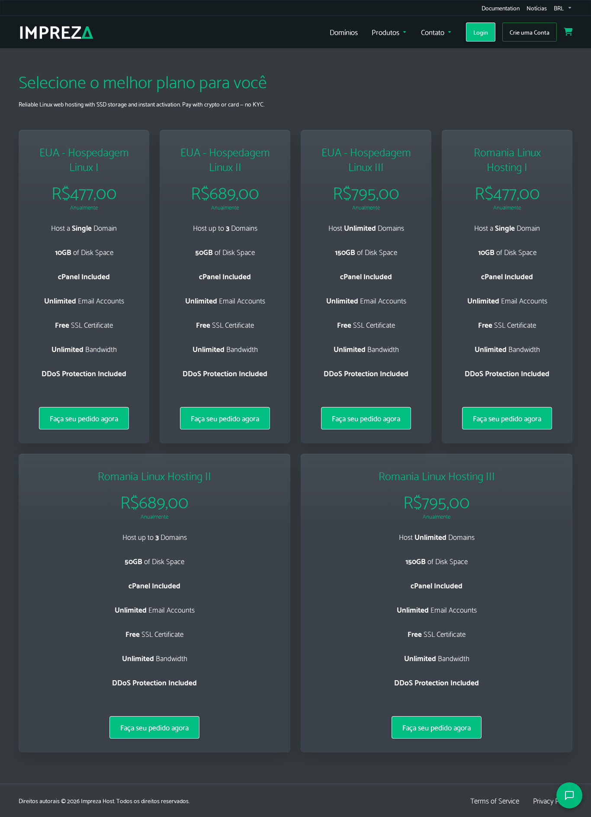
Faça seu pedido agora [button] (84, 418)
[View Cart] (568, 32)
